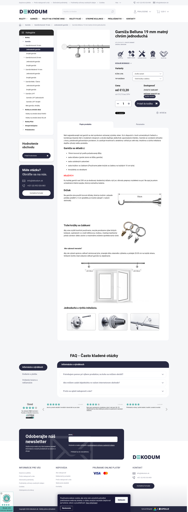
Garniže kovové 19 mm (33, 45)
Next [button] (167, 409)
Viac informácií (91, 503)
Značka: (120, 44)
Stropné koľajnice (31, 126)
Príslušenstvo (30, 130)
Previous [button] (43, 409)
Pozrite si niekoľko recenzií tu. (30, 413)
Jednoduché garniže (33, 49)
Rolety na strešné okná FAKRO (36, 114)
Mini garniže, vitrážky (33, 105)
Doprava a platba (25, 2)
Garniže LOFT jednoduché (35, 98)
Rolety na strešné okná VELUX (36, 118)
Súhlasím (121, 500)
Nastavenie (66, 508)
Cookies (102, 2)
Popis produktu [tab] (85, 124)
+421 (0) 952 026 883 (36, 185)
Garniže (28, 41)
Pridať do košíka (145, 103)
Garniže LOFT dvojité (33, 102)
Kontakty (59, 486)
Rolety (27, 37)
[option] (65, 411)
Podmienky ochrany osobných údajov (83, 2)
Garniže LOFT (30, 94)
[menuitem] (23, 19)
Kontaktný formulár (36, 193)
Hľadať (112, 11)
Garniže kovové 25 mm (33, 57)
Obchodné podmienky (60, 2)
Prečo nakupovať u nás (42, 2)
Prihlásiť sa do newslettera (80, 452)
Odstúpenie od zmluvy (26, 490)
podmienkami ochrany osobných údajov (101, 445)
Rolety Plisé (29, 122)
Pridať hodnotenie (31, 156)
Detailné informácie (122, 63)
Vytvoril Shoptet (146, 509)
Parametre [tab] (140, 124)
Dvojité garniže (31, 53)
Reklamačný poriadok (63, 476)
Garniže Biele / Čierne (33, 82)
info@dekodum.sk (35, 181)
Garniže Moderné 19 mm (34, 69)
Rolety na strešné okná (33, 110)
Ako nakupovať (61, 473)
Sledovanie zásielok (62, 483)
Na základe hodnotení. (30, 411)
